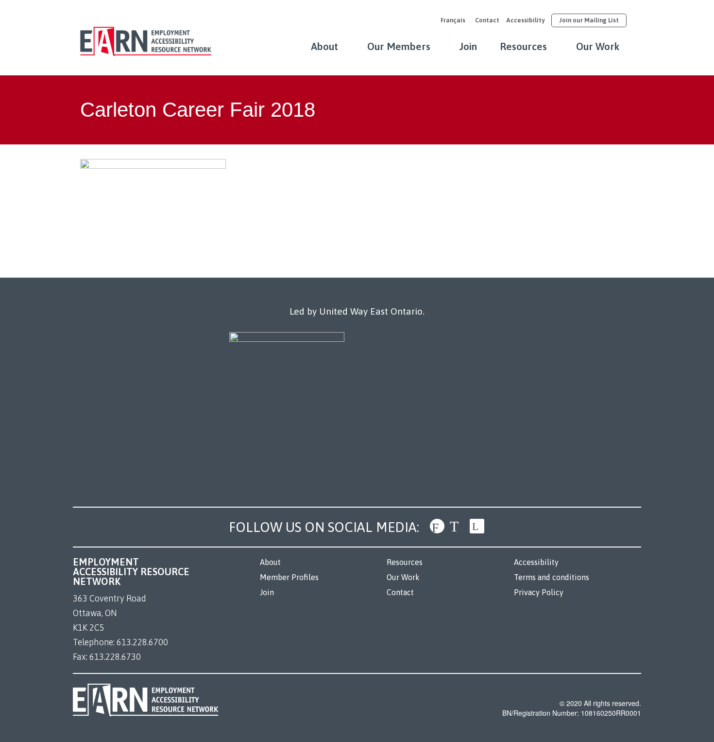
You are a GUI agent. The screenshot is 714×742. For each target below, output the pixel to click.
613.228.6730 (115, 657)
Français (453, 20)
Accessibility (525, 20)
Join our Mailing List (589, 20)
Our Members (398, 46)
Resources (523, 46)
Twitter (457, 526)
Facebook (437, 526)
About (324, 46)
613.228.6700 (142, 642)
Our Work (598, 46)
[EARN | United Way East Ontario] (145, 36)
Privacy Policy (538, 592)
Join (468, 46)
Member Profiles (289, 577)
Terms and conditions (551, 577)
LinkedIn (477, 526)
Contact (487, 20)
